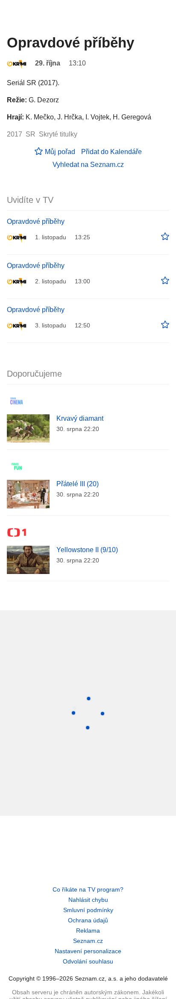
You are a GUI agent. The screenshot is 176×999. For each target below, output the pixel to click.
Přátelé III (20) (77, 484)
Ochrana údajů (88, 920)
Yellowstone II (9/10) (87, 549)
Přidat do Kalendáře (111, 151)
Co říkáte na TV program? (88, 889)
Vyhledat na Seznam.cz (88, 164)
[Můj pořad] (165, 236)
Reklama (88, 930)
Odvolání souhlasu (88, 961)
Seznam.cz (88, 940)
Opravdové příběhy (36, 221)
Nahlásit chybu (88, 899)
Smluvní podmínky (88, 910)
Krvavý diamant (79, 418)
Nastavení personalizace (88, 951)
